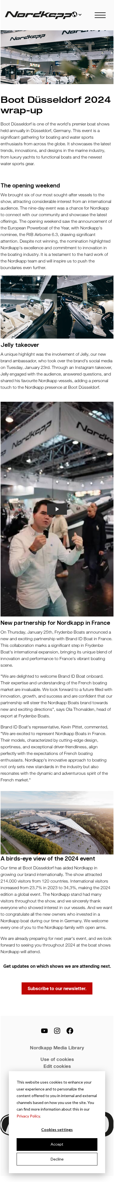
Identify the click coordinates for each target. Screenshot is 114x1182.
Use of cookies (57, 1059)
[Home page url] (34, 15)
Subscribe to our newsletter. (57, 988)
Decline (57, 1159)
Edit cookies (57, 1066)
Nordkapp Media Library (57, 1047)
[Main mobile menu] (100, 15)
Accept (57, 1144)
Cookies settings (57, 1129)
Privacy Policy (28, 1116)
